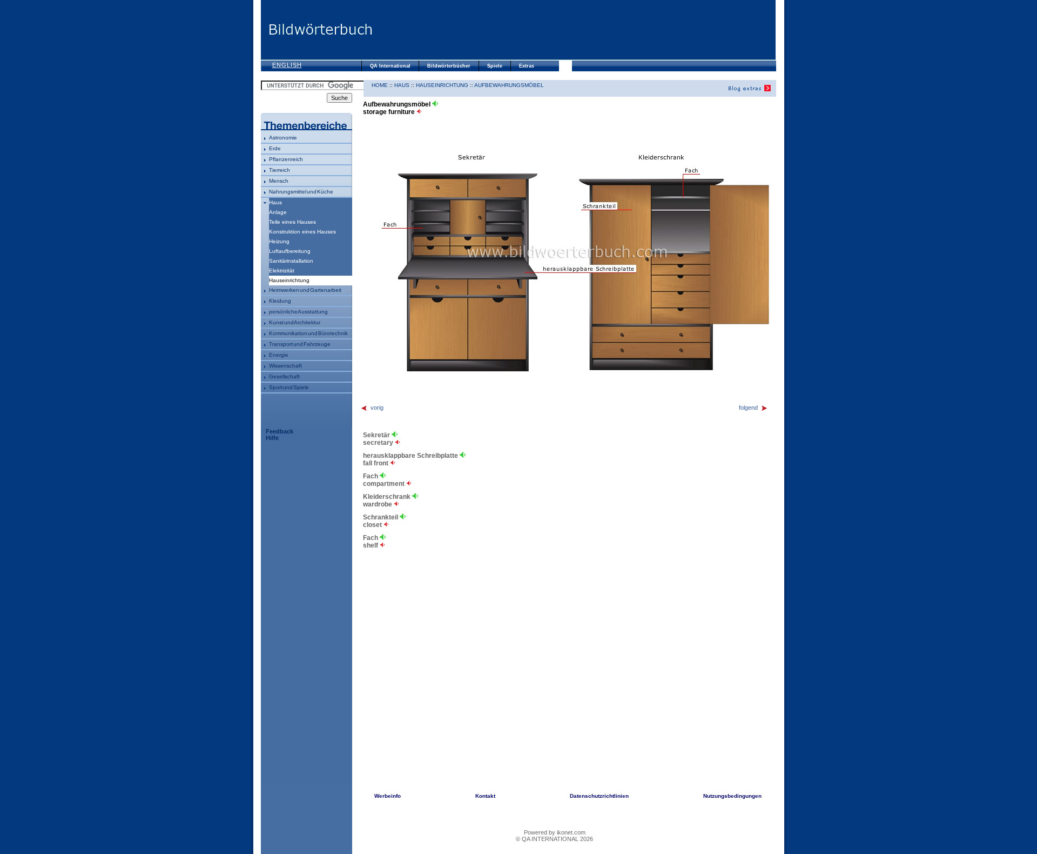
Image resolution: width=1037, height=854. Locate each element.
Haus (275, 202)
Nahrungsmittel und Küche (301, 192)
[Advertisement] (574, 29)
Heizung (279, 241)
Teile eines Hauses (292, 222)
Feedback (279, 431)
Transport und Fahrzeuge (300, 344)
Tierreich (279, 170)
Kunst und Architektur (294, 322)
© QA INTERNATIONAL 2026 (554, 839)
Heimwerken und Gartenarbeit (305, 290)
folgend (748, 407)
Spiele (494, 66)
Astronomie (283, 138)
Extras (526, 66)
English (287, 65)
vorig (377, 407)
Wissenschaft (285, 366)
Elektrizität (281, 270)
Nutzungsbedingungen (732, 796)
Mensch (278, 181)
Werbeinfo (387, 796)
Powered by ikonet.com (554, 832)
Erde (275, 148)
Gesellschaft (284, 376)
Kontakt (485, 796)
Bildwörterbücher (448, 66)
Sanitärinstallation (291, 261)
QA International (390, 66)
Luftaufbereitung (290, 251)
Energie (278, 355)
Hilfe (272, 438)
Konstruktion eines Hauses (302, 232)
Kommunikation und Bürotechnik (308, 333)
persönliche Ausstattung (298, 312)
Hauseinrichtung (442, 85)
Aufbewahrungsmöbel (509, 85)
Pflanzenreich (286, 159)
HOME (380, 85)
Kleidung (280, 301)
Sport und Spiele (289, 387)
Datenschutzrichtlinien (599, 796)
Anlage (278, 212)
